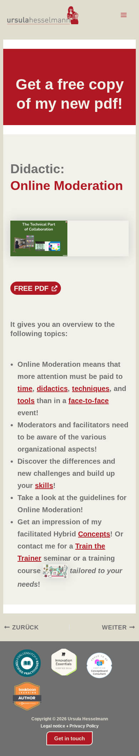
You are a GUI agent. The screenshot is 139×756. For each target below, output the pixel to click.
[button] (69, 738)
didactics (52, 388)
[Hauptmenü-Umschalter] (124, 15)
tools (26, 401)
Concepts (94, 534)
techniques (90, 388)
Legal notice (53, 726)
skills (44, 485)
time (24, 388)
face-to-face (88, 401)
